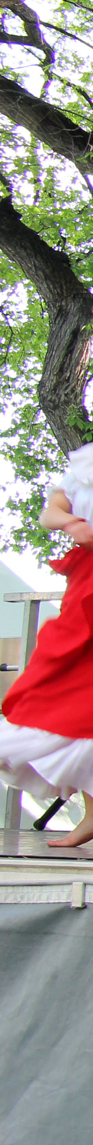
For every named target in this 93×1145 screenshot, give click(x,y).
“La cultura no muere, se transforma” (33, 1051)
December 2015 (18, 1090)
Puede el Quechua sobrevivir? (27, 1058)
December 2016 (18, 1084)
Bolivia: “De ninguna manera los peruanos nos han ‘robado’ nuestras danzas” (42, 1040)
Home (8, 7)
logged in (28, 980)
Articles (12, 1117)
